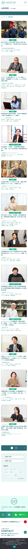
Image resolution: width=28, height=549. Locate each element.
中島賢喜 (18, 260)
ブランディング (5, 294)
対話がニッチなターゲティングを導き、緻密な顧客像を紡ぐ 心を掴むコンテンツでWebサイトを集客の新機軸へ (14, 358)
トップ (3, 17)
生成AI (18, 50)
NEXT (24, 448)
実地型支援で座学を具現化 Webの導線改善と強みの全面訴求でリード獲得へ (14, 114)
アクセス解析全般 (17, 86)
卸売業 (12, 179)
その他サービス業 (15, 144)
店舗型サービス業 (15, 319)
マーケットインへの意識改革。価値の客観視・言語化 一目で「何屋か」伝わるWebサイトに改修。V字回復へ (14, 323)
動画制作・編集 (5, 225)
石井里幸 (12, 225)
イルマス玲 (9, 156)
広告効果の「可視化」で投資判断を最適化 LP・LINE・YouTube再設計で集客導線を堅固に (14, 148)
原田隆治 (14, 365)
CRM (20, 294)
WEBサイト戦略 (5, 85)
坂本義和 (9, 400)
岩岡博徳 (13, 295)
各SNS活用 (20, 154)
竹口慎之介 (12, 189)
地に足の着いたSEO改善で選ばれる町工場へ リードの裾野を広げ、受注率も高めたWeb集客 (14, 44)
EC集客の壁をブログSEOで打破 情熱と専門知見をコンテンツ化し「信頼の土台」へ (14, 182)
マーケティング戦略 (14, 329)
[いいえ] (26, 543)
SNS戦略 (11, 224)
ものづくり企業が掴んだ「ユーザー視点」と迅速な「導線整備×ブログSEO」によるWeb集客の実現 (13, 79)
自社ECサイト (5, 224)
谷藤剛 (11, 51)
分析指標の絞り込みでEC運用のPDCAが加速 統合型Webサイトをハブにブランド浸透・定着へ (14, 253)
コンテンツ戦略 (14, 85)
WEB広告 (4, 154)
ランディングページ (12, 154)
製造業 (12, 40)
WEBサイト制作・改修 (11, 50)
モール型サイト (5, 260)
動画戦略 (4, 156)
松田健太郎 (4, 87)
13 (16, 448)
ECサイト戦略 (5, 189)
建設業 (12, 354)
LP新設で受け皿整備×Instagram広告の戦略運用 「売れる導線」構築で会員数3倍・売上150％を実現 (14, 428)
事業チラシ (22, 515)
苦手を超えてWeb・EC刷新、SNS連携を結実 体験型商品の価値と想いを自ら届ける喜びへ (13, 216)
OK (14, 546)
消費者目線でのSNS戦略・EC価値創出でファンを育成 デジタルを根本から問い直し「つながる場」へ (14, 393)
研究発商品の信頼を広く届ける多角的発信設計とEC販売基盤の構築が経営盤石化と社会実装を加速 (13, 288)
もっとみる (20, 478)
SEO (3, 50)
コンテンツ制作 (5, 51)
